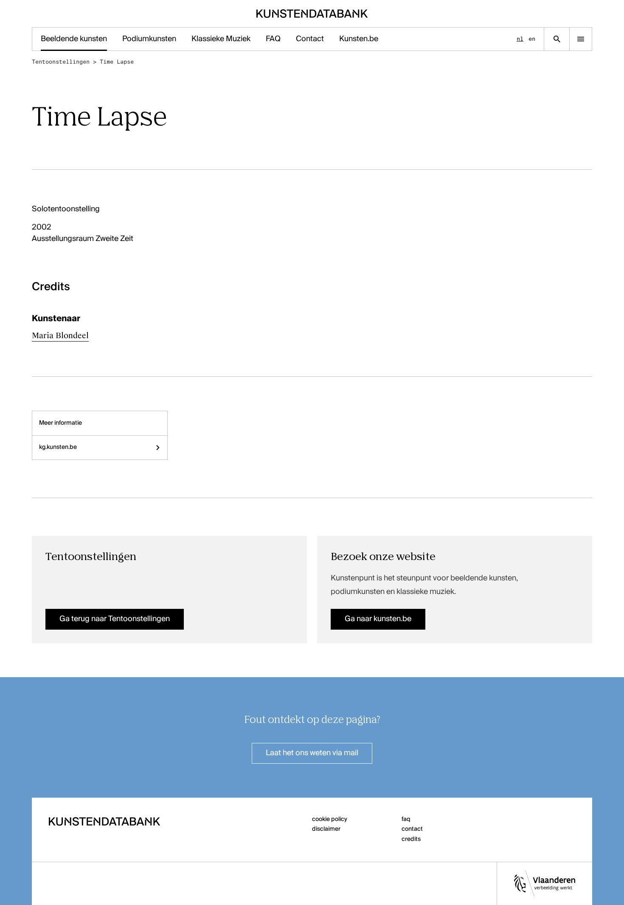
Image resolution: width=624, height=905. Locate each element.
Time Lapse (117, 61)
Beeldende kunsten (74, 39)
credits (411, 839)
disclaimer (326, 829)
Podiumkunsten (149, 39)
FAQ (273, 39)
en (531, 38)
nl (520, 38)
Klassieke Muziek (220, 39)
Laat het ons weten (312, 753)
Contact (310, 39)
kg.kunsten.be (58, 447)
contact (412, 829)
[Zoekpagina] (556, 39)
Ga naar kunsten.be (378, 619)
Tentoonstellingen (61, 61)
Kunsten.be (358, 39)
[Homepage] (312, 13)
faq (406, 819)
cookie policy (329, 819)
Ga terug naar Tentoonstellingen (114, 619)
